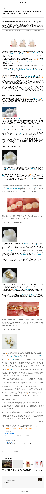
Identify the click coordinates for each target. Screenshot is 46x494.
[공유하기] (6, 451)
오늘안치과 (37, 421)
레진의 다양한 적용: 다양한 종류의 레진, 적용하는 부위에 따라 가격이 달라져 (19, 126)
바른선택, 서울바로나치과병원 (10, 442)
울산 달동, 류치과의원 (9, 433)
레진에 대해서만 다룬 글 (7, 120)
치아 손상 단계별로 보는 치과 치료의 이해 (24, 424)
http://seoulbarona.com (9, 440)
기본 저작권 (12, 428)
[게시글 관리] (8, 451)
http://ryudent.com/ (8, 431)
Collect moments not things (10, 480)
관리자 (27, 491)
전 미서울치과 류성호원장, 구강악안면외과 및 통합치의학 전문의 (17, 435)
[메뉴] (3, 2)
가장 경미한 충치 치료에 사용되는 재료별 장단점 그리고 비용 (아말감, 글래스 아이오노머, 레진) (22, 30)
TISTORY (23, 491)
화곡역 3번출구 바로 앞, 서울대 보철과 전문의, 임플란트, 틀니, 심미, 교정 (18, 443)
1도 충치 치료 (5, 167)
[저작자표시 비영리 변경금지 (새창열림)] (16, 451)
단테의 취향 (23, 2)
